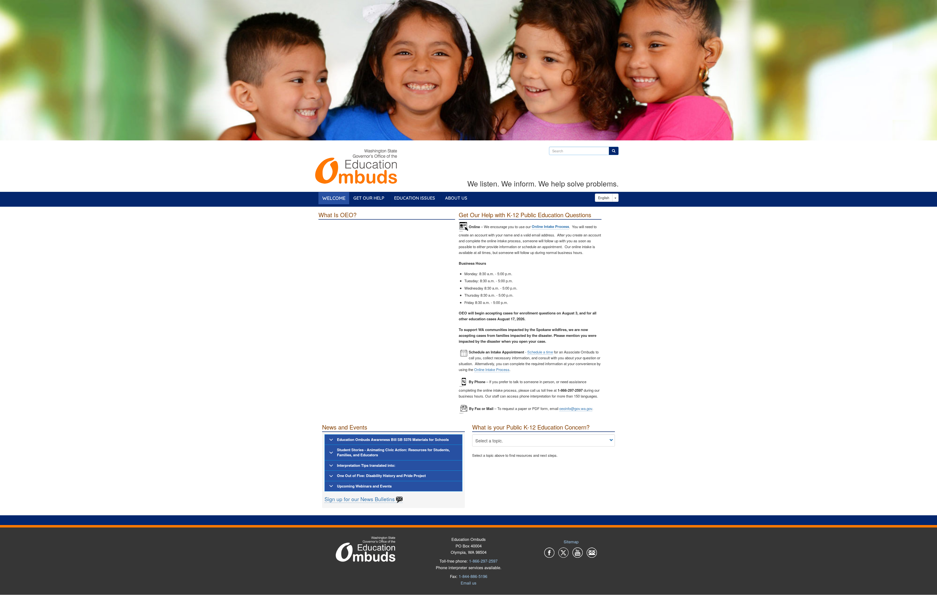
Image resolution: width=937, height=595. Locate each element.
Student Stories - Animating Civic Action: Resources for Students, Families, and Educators (393, 452)
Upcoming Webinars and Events (364, 486)
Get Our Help (368, 198)
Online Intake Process (550, 226)
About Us (456, 198)
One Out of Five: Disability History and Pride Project (381, 475)
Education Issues (414, 198)
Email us (468, 583)
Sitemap (571, 542)
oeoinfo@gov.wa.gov (575, 408)
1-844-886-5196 (473, 576)
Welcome (334, 198)
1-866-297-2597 (483, 561)
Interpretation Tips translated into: (366, 465)
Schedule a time (540, 351)
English (603, 197)
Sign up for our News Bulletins (360, 499)
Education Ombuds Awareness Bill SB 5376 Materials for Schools (393, 439)
